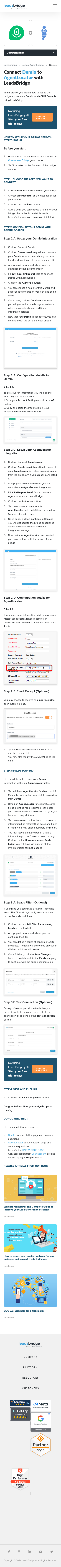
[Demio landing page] (17, 33)
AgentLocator (15, 1142)
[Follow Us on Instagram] (19, 1552)
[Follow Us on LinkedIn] (29, 1552)
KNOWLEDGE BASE (33, 1150)
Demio (11, 1135)
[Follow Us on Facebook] (9, 1552)
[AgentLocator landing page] (44, 33)
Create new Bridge (19, 160)
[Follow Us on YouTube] (40, 1552)
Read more (9, 1216)
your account (39, 1153)
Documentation (15, 52)
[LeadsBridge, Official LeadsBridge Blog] (15, 6)
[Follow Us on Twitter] (51, 1552)
